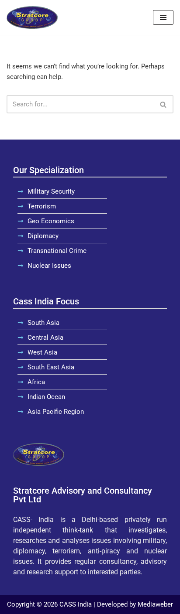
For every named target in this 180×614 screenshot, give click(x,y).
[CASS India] (32, 17)
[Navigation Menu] (163, 17)
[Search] (163, 104)
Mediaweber (155, 604)
